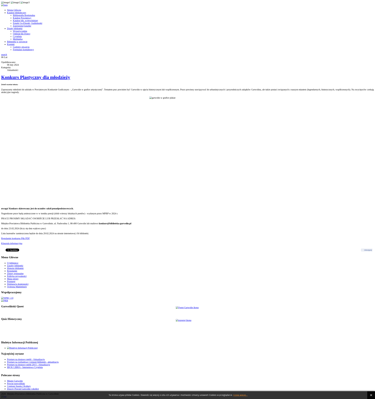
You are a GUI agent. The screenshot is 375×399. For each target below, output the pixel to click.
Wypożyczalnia (20, 31)
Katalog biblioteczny (16, 12)
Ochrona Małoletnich (17, 286)
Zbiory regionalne (15, 273)
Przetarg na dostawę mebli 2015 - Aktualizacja (28, 364)
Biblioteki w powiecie (17, 41)
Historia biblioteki (15, 268)
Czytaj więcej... (240, 395)
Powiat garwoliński (16, 383)
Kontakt (11, 44)
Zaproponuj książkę (22, 26)
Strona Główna (14, 10)
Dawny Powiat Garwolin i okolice (23, 389)
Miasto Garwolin (15, 381)
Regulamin (12, 271)
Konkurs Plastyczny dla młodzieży (35, 77)
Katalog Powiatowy (22, 18)
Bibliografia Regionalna (24, 15)
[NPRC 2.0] (7, 298)
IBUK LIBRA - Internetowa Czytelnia (25, 367)
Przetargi (11, 281)
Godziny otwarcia (21, 47)
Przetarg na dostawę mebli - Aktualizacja (26, 359)
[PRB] (4, 300)
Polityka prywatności (17, 276)
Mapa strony (13, 279)
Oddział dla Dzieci (21, 34)
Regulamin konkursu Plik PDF (15, 238)
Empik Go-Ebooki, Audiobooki (27, 23)
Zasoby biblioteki (15, 265)
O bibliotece (12, 263)
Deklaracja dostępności (17, 284)
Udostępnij (368, 250)
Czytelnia (17, 36)
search (4, 54)
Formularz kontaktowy (23, 49)
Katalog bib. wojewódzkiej (25, 20)
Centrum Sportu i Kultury (19, 386)
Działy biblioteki (14, 28)
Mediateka (18, 39)
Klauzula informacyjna (11, 243)
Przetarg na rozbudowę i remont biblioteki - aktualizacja (33, 362)
